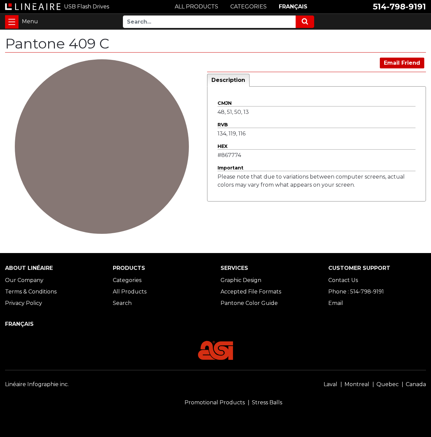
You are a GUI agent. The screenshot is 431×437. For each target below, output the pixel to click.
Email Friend (402, 63)
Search (122, 303)
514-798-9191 (399, 6)
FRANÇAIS (293, 6)
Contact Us (343, 280)
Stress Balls (267, 402)
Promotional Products (215, 402)
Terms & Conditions (31, 291)
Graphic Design (241, 280)
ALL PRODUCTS (196, 6)
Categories (127, 280)
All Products (129, 291)
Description (228, 80)
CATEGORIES (248, 6)
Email (335, 303)
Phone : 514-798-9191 (356, 291)
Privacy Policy (23, 303)
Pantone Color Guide (249, 303)
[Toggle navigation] (12, 22)
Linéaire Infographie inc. (37, 384)
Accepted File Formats (251, 291)
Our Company (24, 280)
